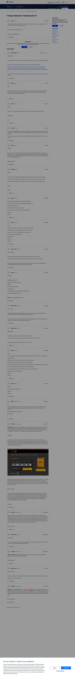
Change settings (60, 670)
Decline (54, 667)
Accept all (66, 667)
